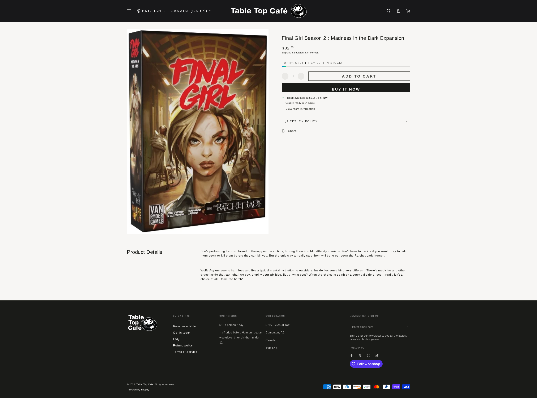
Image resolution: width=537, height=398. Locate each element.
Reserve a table (184, 326)
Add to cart (359, 76)
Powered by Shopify (138, 389)
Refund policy (183, 345)
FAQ (176, 339)
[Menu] (129, 11)
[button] (388, 11)
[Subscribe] (408, 327)
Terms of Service (185, 351)
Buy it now (346, 89)
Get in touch (181, 332)
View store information (300, 109)
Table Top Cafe (144, 384)
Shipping (286, 52)
